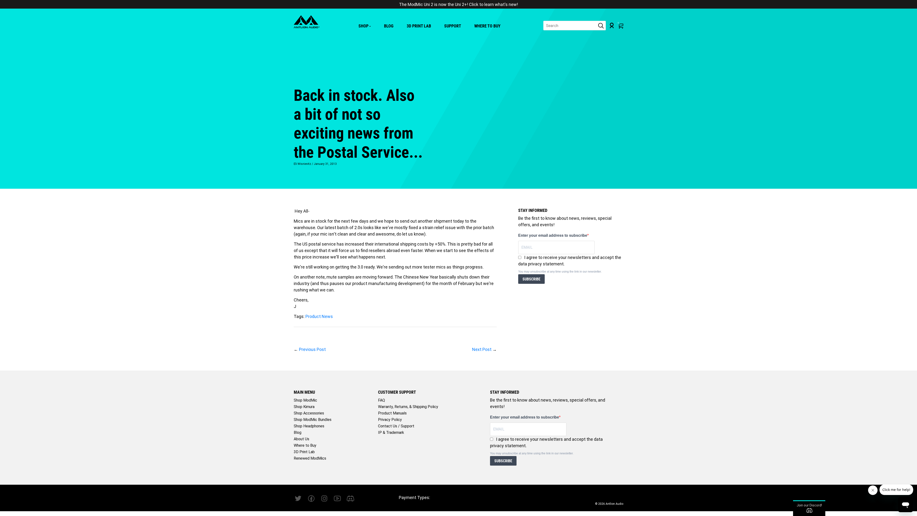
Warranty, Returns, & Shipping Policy (408, 406)
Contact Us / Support (396, 426)
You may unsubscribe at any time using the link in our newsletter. (560, 271)
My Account (612, 25)
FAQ (381, 400)
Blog (389, 25)
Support (452, 25)
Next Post (481, 349)
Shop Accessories (309, 413)
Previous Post (312, 349)
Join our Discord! (809, 505)
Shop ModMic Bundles (312, 419)
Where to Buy (487, 25)
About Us (301, 439)
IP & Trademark (391, 432)
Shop (363, 25)
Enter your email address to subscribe (552, 235)
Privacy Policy (390, 419)
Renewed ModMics (310, 458)
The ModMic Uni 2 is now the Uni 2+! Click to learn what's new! (458, 4)
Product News (319, 316)
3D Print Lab (419, 25)
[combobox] (574, 25)
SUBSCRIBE (531, 279)
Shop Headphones (309, 426)
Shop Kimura (304, 406)
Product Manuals (392, 413)
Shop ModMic (305, 400)
